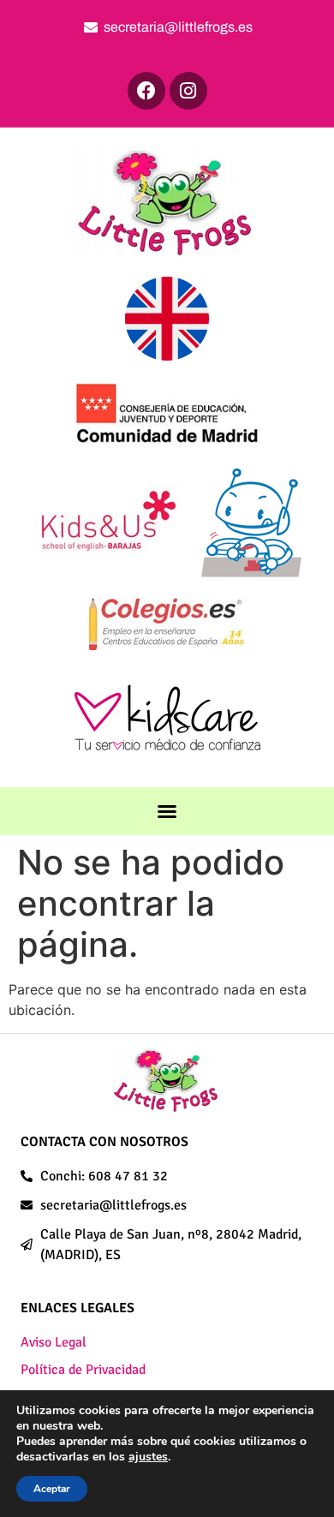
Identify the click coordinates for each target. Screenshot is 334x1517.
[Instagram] (188, 91)
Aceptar (51, 1489)
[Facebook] (146, 91)
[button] (167, 811)
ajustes (148, 1457)
